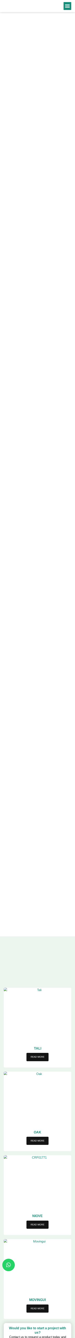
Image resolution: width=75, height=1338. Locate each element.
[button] (67, 6)
